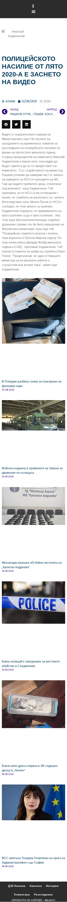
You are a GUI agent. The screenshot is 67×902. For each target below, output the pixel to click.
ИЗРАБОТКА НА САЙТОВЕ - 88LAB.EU (33, 900)
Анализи (36, 886)
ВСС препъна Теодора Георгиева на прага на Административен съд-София (33, 860)
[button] (34, 11)
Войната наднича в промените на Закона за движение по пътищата (32, 470)
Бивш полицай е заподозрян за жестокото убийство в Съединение (31, 663)
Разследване (43, 894)
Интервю (52, 886)
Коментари (22, 894)
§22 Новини (16, 886)
